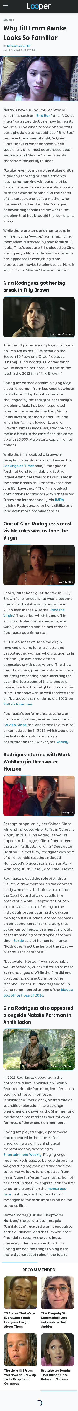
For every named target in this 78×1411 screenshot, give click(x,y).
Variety (62, 741)
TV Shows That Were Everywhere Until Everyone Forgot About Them (19, 1319)
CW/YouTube (65, 582)
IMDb (59, 499)
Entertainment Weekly (22, 1154)
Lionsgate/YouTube (62, 334)
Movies (9, 19)
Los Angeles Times (18, 465)
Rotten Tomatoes (18, 704)
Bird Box (43, 115)
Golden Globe (15, 724)
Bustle (18, 940)
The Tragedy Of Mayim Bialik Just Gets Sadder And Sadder (54, 1319)
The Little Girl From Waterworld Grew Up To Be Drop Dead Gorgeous (20, 1377)
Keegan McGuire (18, 46)
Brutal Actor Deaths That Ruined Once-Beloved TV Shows (56, 1374)
